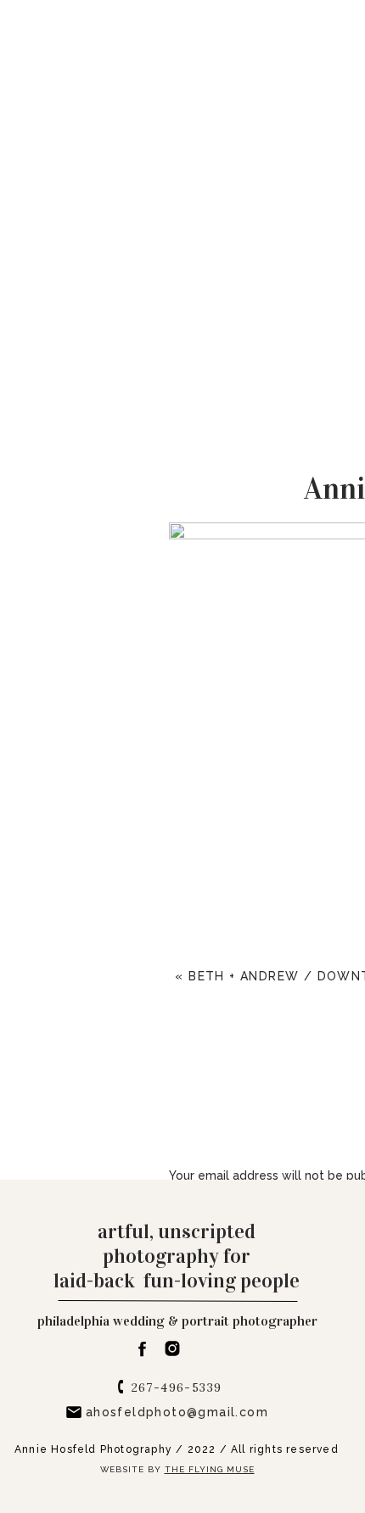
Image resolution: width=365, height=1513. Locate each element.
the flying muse (210, 1469)
